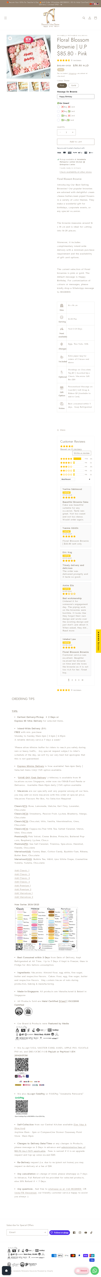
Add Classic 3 (22, 878)
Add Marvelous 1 (23, 893)
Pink (62, 85)
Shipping (72, 73)
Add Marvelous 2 (23, 897)
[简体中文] (91, 3)
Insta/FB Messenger (25, 1192)
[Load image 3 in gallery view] (23, 87)
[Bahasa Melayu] (98, 3)
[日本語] (95, 3)
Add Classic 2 (22, 874)
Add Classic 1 (21, 870)
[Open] (6, 1270)
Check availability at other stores (76, 172)
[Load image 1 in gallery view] (12, 87)
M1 (28, 851)
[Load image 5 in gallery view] (45, 87)
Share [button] (62, 430)
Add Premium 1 (22, 885)
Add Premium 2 (22, 889)
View (62, 1001)
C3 (25, 821)
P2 (26, 844)
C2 (25, 813)
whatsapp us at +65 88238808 (65, 1189)
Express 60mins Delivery (30, 766)
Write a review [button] (82, 453)
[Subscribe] (45, 1232)
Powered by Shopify (45, 1271)
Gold (73, 85)
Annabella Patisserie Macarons (25, 1271)
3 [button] (75, 680)
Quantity (61, 127)
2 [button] (72, 680)
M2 (29, 859)
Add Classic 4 (22, 882)
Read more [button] (68, 630)
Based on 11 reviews (71, 449)
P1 (26, 836)
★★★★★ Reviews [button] (98, 641)
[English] (93, 3)
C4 (25, 829)
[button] (5, 18)
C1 (25, 806)
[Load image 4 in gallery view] (34, 87)
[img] (76, 497)
